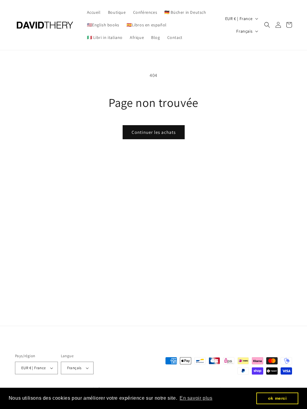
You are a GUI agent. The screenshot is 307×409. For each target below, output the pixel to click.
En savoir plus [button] (196, 398)
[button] (267, 24)
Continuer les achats (154, 132)
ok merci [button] (277, 398)
